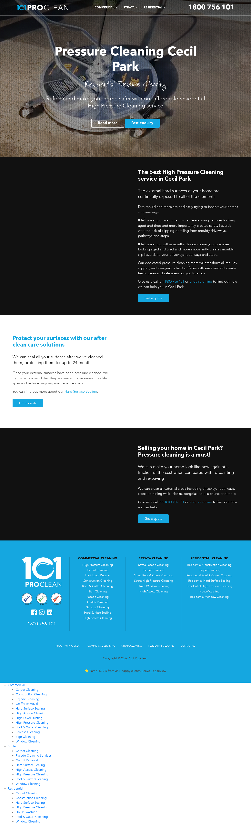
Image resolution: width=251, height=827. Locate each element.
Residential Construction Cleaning (209, 565)
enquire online (200, 281)
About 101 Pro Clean (68, 645)
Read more (108, 123)
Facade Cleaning (98, 597)
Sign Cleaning (97, 592)
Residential (15, 788)
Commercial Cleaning (101, 645)
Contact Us (188, 645)
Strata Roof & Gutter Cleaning (153, 575)
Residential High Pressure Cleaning (209, 586)
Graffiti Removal (97, 602)
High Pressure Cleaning (97, 565)
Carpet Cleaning (97, 570)
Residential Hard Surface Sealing (209, 581)
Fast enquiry (142, 123)
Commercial (16, 685)
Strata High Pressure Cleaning (153, 581)
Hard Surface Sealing (81, 391)
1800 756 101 (174, 281)
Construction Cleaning (97, 581)
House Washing (209, 592)
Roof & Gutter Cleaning (97, 586)
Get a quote (153, 298)
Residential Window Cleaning (209, 597)
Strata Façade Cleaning (153, 565)
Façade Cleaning (27, 699)
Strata (12, 746)
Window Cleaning (28, 741)
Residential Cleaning (161, 645)
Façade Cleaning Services (34, 755)
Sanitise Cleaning (97, 607)
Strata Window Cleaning (153, 586)
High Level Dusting (97, 575)
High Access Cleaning (98, 618)
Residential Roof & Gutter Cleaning (209, 575)
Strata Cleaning (131, 645)
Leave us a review (154, 671)
